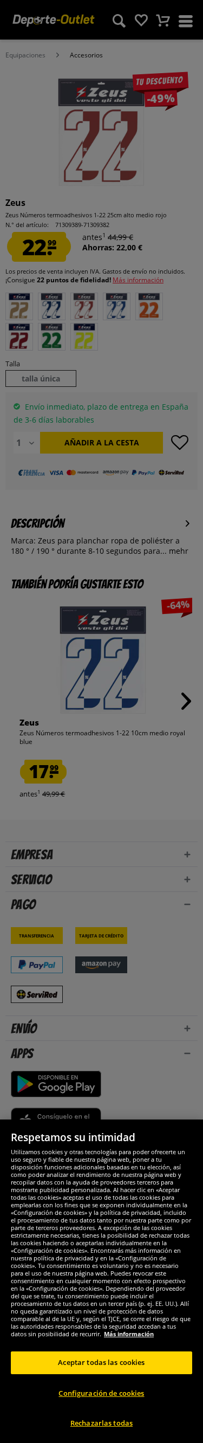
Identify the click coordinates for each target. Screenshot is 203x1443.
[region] (101, 1281)
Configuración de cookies (101, 1393)
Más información (129, 1334)
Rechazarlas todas (101, 1423)
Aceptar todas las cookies (101, 1362)
